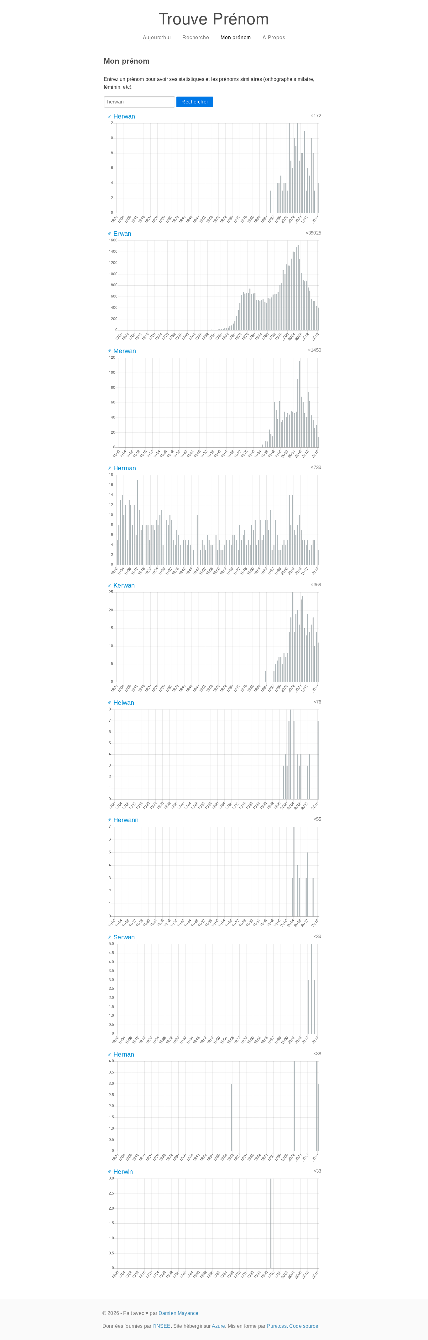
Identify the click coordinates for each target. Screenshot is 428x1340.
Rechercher (194, 101)
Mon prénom (236, 37)
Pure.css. (277, 1326)
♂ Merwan (121, 350)
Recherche (195, 37)
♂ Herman (121, 468)
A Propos (274, 37)
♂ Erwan (119, 233)
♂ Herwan (121, 116)
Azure (218, 1326)
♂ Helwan (120, 702)
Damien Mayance (178, 1313)
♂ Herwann (122, 819)
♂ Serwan (121, 937)
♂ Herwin (120, 1171)
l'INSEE (161, 1326)
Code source (303, 1326)
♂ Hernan (120, 1054)
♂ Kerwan (121, 585)
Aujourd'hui (157, 37)
